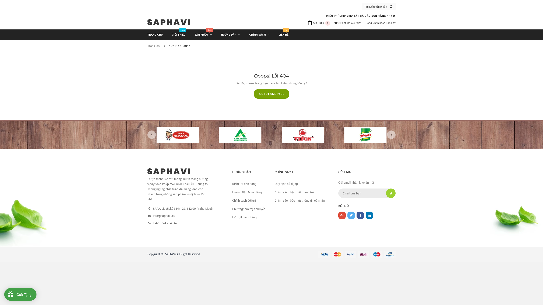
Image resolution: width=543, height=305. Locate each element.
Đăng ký (391, 23)
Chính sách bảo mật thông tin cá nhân (300, 200)
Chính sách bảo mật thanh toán (295, 192)
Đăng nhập (372, 23)
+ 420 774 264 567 (165, 223)
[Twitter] (351, 215)
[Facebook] (360, 215)
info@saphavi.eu (164, 216)
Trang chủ (154, 46)
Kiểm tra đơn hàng (244, 184)
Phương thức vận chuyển (248, 209)
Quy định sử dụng (286, 184)
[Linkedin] (369, 215)
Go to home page (271, 94)
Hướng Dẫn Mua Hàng (247, 192)
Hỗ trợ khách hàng (244, 217)
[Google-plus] (342, 215)
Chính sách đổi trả (244, 200)
